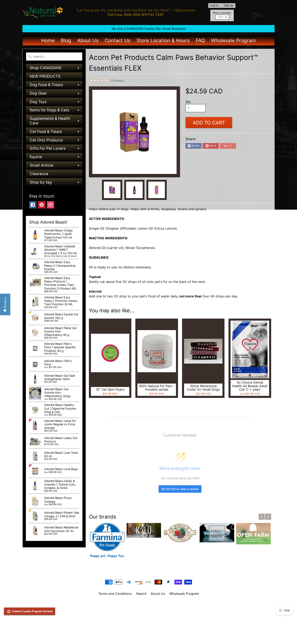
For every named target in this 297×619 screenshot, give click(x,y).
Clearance (39, 173)
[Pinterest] (41, 204)
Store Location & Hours (163, 40)
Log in (214, 5)
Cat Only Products (56, 141)
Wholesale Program (233, 40)
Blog (66, 40)
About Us (88, 40)
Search (141, 594)
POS (133, 611)
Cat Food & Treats (56, 132)
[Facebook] (32, 204)
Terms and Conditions (115, 594)
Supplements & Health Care (56, 121)
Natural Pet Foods (147, 604)
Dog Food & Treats (56, 86)
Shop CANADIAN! (56, 69)
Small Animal (56, 166)
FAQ (200, 40)
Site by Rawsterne (148, 607)
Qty (188, 102)
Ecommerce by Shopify (153, 611)
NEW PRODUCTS (45, 76)
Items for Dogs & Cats (56, 111)
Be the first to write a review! (180, 489)
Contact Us (118, 40)
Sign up (228, 5)
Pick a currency (222, 12)
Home (48, 40)
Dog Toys (56, 102)
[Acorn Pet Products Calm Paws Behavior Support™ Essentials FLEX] (112, 190)
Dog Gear (56, 94)
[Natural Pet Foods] (42, 12)
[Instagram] (50, 204)
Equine (56, 158)
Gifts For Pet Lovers (56, 149)
